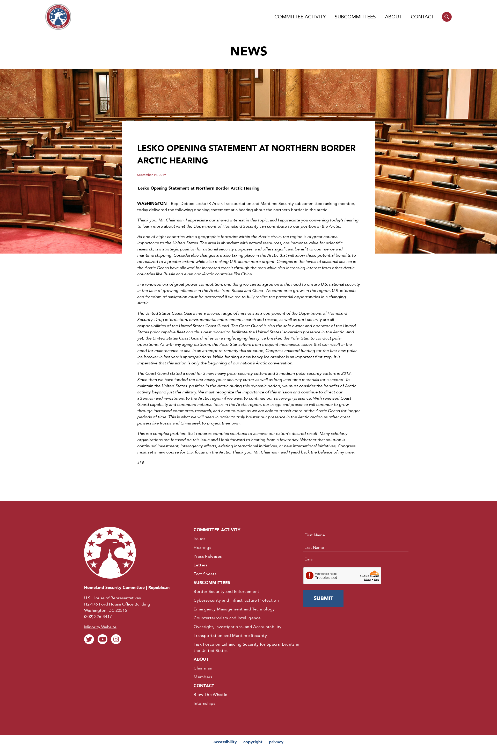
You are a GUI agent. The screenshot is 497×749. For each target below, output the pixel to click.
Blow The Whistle (210, 694)
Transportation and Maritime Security (230, 635)
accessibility (225, 742)
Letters (200, 565)
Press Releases (208, 556)
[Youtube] (102, 639)
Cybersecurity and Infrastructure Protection (236, 600)
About (393, 16)
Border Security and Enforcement (226, 591)
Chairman (203, 668)
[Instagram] (116, 639)
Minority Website (100, 627)
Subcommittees (355, 16)
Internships (204, 703)
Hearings (202, 547)
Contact (422, 16)
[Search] (447, 17)
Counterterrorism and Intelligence (227, 618)
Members (203, 677)
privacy (276, 742)
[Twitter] (89, 639)
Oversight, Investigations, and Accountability (237, 627)
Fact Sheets (205, 574)
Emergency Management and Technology (234, 609)
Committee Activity (300, 16)
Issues (199, 539)
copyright (252, 742)
